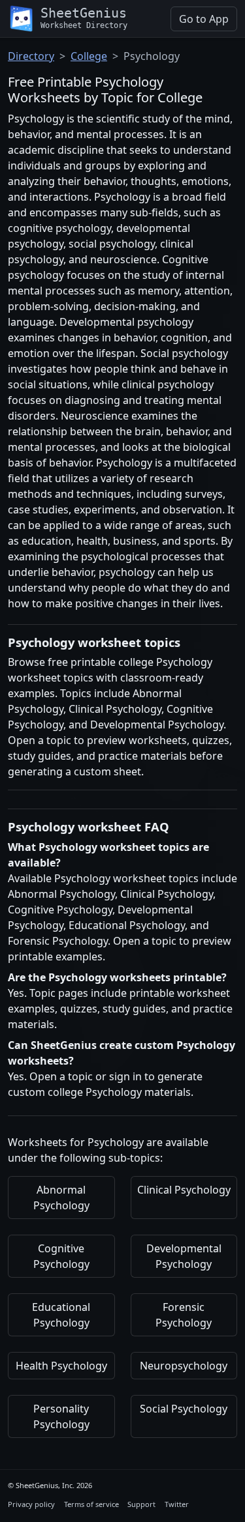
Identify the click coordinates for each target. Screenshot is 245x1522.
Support (141, 1504)
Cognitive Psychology (61, 1256)
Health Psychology (61, 1365)
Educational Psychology (61, 1315)
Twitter (177, 1504)
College (89, 56)
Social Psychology (183, 1408)
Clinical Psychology (184, 1190)
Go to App (204, 19)
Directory (31, 56)
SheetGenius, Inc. (45, 1485)
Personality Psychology (61, 1416)
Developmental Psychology (183, 1256)
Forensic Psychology (183, 1315)
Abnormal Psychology (61, 1198)
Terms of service (91, 1504)
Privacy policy (31, 1504)
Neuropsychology (183, 1365)
